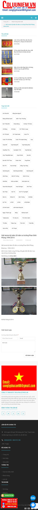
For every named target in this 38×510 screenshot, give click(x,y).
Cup (32, 139)
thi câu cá (15, 218)
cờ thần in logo (24, 129)
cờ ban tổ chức (28, 124)
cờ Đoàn (13, 129)
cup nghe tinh (17, 150)
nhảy (16, 212)
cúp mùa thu (6, 150)
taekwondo (6, 218)
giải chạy (5, 176)
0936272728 (9, 495)
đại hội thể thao (7, 160)
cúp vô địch (20, 155)
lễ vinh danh (6, 207)
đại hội (29, 155)
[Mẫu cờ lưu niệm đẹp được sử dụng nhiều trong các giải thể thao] (7, 71)
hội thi (13, 191)
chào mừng (17, 124)
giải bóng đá (6, 171)
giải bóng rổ (29, 171)
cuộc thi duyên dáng (21, 139)
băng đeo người (17, 113)
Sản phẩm (5, 462)
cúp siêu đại (28, 150)
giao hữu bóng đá (7, 186)
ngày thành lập (7, 212)
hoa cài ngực (19, 186)
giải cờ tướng (15, 176)
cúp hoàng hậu (26, 144)
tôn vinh (22, 223)
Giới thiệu (5, 458)
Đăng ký (5, 493)
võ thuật (14, 228)
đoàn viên (18, 160)
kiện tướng (22, 197)
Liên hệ (4, 479)
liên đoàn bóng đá (18, 207)
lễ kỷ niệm (27, 202)
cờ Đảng (5, 129)
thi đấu (5, 223)
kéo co (4, 197)
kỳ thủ (4, 202)
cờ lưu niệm (12, 256)
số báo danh (25, 212)
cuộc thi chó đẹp (7, 139)
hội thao (29, 186)
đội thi (4, 165)
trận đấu (31, 223)
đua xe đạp (13, 165)
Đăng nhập (5, 496)
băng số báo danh (7, 118)
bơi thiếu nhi (6, 124)
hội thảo (5, 191)
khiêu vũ (12, 197)
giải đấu (5, 181)
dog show (27, 160)
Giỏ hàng (5, 489)
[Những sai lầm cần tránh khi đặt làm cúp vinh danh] (7, 92)
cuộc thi (26, 134)
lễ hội (18, 202)
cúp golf (5, 144)
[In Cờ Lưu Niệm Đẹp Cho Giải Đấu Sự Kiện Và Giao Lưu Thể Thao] (7, 81)
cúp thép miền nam (8, 155)
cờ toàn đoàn (16, 134)
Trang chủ (5, 454)
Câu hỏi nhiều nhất (8, 472)
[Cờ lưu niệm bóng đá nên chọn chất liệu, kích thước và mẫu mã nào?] (7, 57)
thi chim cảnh (26, 218)
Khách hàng (6, 475)
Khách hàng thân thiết (17, 21)
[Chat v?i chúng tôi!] (33, 505)
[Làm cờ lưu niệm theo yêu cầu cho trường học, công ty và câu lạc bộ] (7, 43)
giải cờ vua (26, 176)
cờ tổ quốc (6, 134)
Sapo (29, 505)
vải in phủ (5, 228)
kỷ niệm (30, 197)
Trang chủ (6, 21)
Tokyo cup (13, 223)
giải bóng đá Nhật (18, 171)
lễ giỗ (11, 202)
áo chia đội (6, 113)
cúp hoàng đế (14, 144)
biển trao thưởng (21, 118)
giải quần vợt (25, 181)
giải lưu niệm (14, 181)
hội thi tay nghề (23, 191)
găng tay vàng (24, 165)
